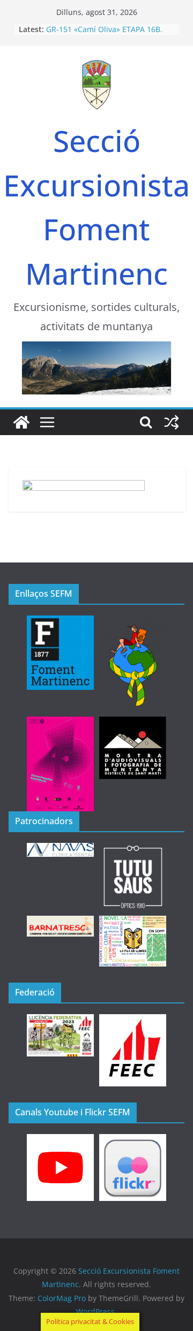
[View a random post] (171, 422)
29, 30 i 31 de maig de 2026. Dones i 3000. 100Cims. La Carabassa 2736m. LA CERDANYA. (108, 29)
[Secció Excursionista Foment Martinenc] (21, 422)
